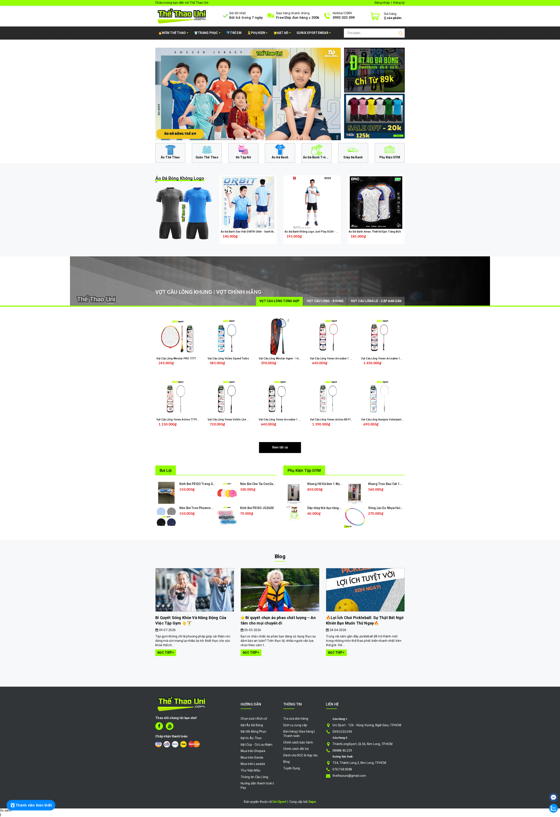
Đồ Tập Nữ (243, 157)
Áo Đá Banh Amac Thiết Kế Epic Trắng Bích (374, 231)
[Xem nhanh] (248, 202)
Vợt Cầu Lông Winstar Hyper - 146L (280, 358)
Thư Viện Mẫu (250, 770)
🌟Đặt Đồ (281, 33)
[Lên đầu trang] (553, 784)
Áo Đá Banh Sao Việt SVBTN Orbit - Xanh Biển (248, 231)
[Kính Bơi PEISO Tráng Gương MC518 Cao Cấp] (166, 492)
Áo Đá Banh (280, 157)
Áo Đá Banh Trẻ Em (317, 157)
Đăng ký (399, 2)
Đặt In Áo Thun (251, 738)
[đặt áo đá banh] (374, 70)
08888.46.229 (342, 750)
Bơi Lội (166, 470)
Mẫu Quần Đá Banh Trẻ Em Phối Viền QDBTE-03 (57, 798)
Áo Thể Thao (170, 157)
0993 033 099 (344, 18)
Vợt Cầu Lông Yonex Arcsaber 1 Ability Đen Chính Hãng (293, 419)
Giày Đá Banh (353, 157)
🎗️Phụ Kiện (256, 33)
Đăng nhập (382, 2)
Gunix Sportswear (313, 33)
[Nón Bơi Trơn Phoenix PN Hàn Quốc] (166, 516)
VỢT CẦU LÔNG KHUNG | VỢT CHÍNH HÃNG (208, 292)
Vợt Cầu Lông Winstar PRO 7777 (176, 358)
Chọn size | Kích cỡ (254, 718)
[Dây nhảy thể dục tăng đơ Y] (294, 513)
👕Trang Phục (206, 33)
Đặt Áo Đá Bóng (252, 725)
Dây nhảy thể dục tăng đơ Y (326, 508)
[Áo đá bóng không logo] (184, 213)
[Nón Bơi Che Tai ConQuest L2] (227, 492)
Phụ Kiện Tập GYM (304, 470)
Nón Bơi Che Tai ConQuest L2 (261, 484)
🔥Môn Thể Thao (172, 33)
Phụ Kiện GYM (389, 157)
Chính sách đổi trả (296, 749)
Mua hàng (186, 428)
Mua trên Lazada (253, 764)
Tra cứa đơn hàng (295, 718)
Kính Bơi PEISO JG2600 (257, 508)
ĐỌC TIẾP (165, 652)
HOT (179, 179)
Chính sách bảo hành (298, 742)
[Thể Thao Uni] (181, 15)
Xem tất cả (280, 447)
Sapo (312, 801)
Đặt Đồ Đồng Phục (253, 731)
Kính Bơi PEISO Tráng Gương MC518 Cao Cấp (211, 484)
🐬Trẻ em (234, 33)
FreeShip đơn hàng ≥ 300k (298, 18)
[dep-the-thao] (248, 94)
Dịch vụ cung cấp (295, 725)
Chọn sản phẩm (259, 239)
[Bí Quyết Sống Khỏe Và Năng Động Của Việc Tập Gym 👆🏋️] (195, 589)
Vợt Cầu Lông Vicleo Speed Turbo (228, 358)
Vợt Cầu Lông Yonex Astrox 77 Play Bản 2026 (184, 419)
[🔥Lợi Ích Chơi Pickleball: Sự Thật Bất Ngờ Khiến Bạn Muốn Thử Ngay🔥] (365, 589)
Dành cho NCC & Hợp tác (300, 755)
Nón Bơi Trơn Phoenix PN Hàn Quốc (204, 508)
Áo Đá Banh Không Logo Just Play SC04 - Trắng (313, 231)
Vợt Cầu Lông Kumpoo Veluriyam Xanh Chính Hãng (392, 419)
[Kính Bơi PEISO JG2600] (227, 516)
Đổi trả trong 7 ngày (246, 18)
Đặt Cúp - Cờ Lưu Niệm (256, 744)
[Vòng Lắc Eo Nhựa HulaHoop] (355, 516)
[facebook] (159, 726)
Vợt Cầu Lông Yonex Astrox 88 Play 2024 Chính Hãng (342, 419)
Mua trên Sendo (252, 757)
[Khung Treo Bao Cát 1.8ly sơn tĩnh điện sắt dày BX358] (355, 492)
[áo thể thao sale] (374, 115)
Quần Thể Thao (207, 157)
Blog (280, 556)
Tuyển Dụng (291, 768)
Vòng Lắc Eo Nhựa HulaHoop (389, 508)
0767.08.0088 (342, 769)
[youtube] (169, 726)
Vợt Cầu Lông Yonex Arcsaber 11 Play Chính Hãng (392, 358)
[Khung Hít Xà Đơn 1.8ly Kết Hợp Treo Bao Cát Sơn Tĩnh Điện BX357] (294, 492)
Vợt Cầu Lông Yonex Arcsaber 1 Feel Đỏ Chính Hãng (342, 358)
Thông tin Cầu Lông (254, 777)
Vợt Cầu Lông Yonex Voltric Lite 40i (229, 419)
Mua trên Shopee (253, 751)
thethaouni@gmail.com (349, 775)
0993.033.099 (342, 731)
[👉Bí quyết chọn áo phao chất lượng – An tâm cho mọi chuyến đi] (280, 589)
